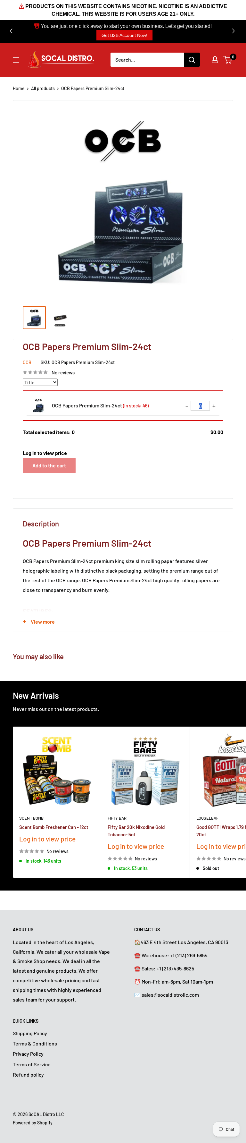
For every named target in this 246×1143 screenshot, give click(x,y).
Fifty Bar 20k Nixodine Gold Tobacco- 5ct (136, 830)
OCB (27, 362)
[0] (228, 60)
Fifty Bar (117, 818)
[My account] (215, 59)
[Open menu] (16, 60)
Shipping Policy (30, 1033)
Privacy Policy (28, 1054)
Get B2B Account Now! (124, 35)
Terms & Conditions (35, 1043)
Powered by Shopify (33, 1122)
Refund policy (28, 1074)
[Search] (192, 60)
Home (19, 88)
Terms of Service (32, 1064)
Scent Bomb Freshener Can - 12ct (53, 827)
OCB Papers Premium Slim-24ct (100, 405)
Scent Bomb (31, 818)
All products (43, 88)
